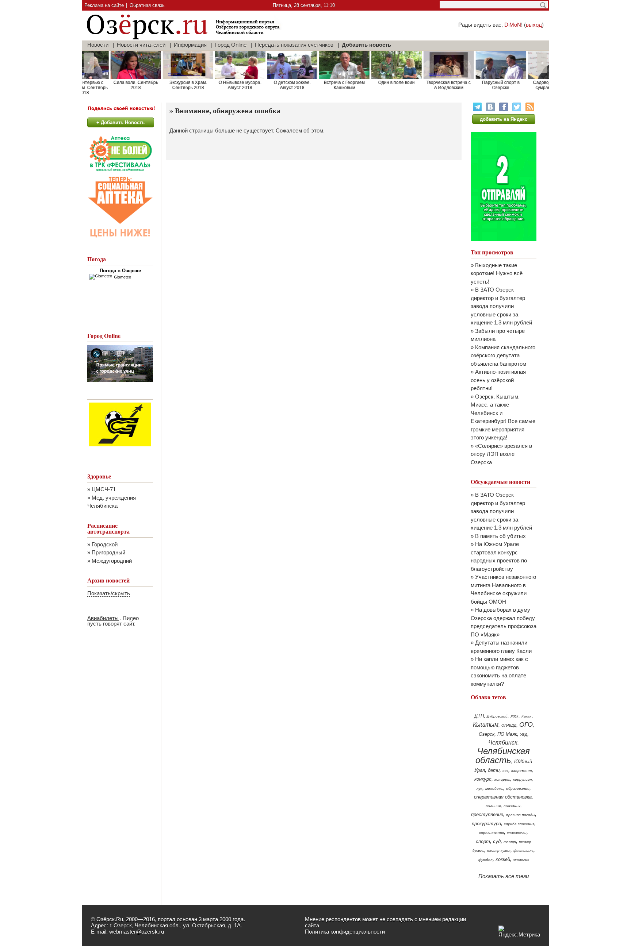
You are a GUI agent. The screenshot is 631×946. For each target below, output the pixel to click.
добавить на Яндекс (503, 119)
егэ (505, 771)
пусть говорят (104, 623)
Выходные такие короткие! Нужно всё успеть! (497, 273)
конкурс (483, 779)
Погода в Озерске (120, 270)
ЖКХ (514, 716)
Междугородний (112, 561)
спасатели (517, 833)
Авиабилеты (103, 618)
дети (494, 770)
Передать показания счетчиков (294, 45)
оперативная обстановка (503, 797)
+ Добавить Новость (120, 122)
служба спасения (519, 824)
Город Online (230, 45)
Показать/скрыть (108, 593)
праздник (512, 806)
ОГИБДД (508, 725)
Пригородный (108, 552)
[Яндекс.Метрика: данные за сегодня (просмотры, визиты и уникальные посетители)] (519, 932)
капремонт (521, 771)
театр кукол (498, 851)
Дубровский (497, 716)
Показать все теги (503, 876)
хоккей (503, 859)
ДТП (479, 716)
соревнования (491, 833)
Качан (526, 716)
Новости (97, 45)
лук (479, 789)
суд (497, 841)
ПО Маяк (507, 734)
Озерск (486, 734)
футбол (485, 860)
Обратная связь (147, 5)
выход (534, 25)
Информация (190, 45)
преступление (487, 814)
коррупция (522, 779)
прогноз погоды (520, 815)
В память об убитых (500, 536)
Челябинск (502, 742)
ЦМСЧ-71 (104, 489)
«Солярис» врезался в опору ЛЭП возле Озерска (501, 454)
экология (521, 860)
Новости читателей (141, 45)
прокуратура (486, 823)
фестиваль (523, 851)
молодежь (494, 789)
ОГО (526, 724)
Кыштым (485, 725)
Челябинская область (502, 755)
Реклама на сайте (104, 5)
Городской (105, 544)
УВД (523, 734)
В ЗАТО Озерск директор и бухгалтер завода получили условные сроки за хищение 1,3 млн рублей (501, 306)
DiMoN (512, 25)
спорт (483, 841)
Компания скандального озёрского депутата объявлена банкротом (503, 355)
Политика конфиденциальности (345, 931)
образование (517, 789)
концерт (502, 779)
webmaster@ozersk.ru (136, 931)
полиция (493, 806)
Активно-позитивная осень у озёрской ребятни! (498, 380)
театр (510, 842)
